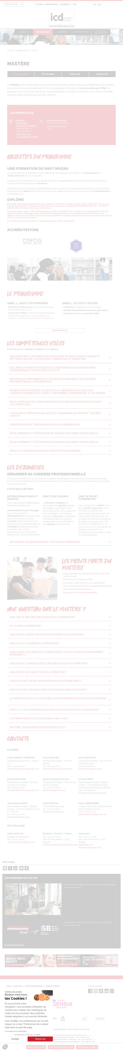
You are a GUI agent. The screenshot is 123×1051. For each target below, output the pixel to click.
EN (99, 4)
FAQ (8, 986)
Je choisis (15, 1039)
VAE (75, 5)
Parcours (75, 74)
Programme (48, 74)
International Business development (37, 318)
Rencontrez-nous (36, 1047)
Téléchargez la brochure (61, 1047)
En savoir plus (59, 330)
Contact (18, 986)
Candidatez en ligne (87, 1047)
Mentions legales (60, 1029)
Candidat (65, 5)
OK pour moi (40, 1039)
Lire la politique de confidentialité (15, 1031)
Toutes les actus (15, 945)
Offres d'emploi (73, 1029)
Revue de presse (34, 986)
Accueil (10, 50)
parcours (28, 310)
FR (94, 4)
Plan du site (85, 1029)
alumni (39, 5)
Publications (52, 986)
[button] (5, 1047)
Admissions (102, 74)
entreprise (52, 5)
